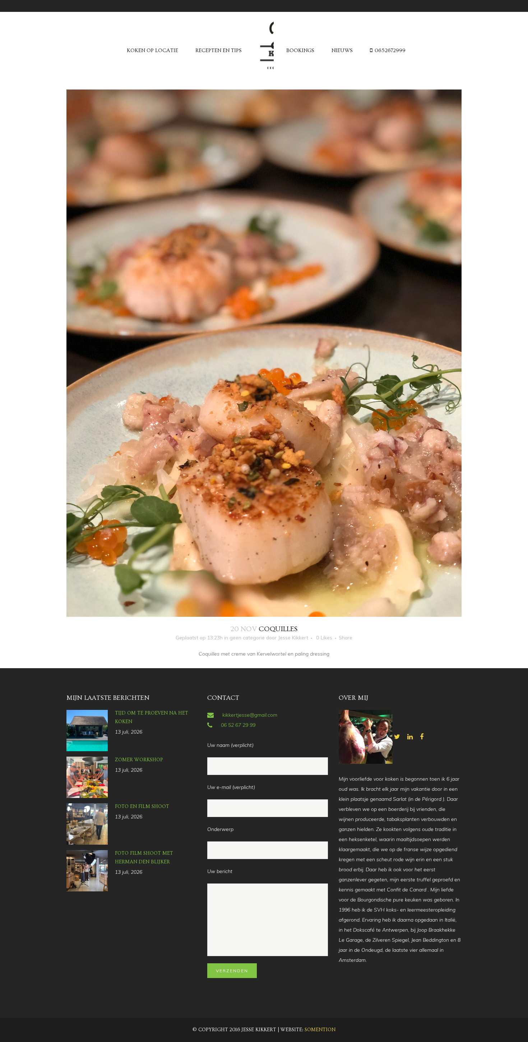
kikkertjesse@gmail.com (249, 715)
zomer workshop (139, 760)
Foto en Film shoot (142, 806)
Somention (320, 1030)
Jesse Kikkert (293, 637)
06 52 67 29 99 (238, 725)
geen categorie (247, 637)
